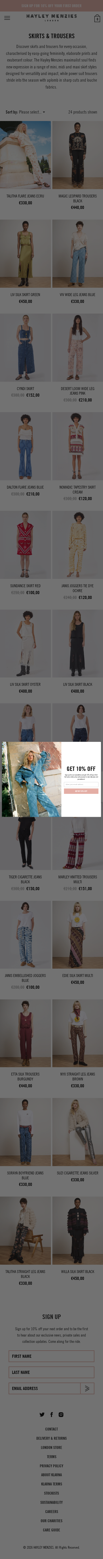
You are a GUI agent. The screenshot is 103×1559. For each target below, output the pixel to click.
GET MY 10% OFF (81, 791)
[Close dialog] (4, 744)
